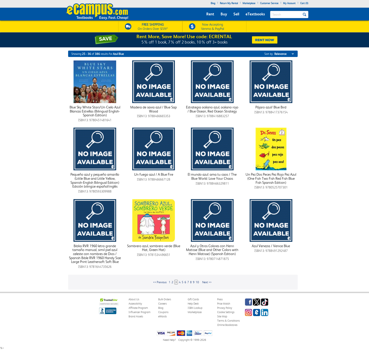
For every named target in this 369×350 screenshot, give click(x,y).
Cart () (304, 3)
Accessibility (135, 303)
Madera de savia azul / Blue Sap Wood (153, 109)
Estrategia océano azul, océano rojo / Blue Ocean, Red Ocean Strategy (212, 109)
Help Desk (193, 303)
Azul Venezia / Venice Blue (271, 246)
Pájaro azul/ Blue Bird (270, 107)
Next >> (207, 282)
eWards (162, 316)
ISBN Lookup (195, 307)
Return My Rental (229, 3)
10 (197, 282)
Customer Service (269, 3)
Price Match (223, 303)
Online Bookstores (227, 325)
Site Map (222, 316)
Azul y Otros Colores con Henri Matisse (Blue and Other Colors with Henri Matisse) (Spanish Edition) (212, 250)
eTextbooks (255, 14)
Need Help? (169, 339)
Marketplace (249, 3)
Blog (213, 3)
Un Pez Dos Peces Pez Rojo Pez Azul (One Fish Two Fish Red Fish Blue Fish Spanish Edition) (271, 178)
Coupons (163, 312)
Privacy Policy (224, 307)
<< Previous (160, 282)
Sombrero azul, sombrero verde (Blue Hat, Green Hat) (153, 248)
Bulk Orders (164, 299)
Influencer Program (140, 312)
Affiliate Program (138, 307)
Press (220, 299)
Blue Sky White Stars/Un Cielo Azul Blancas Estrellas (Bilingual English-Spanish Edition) (95, 111)
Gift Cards (193, 299)
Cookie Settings (225, 312)
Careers (162, 303)
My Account (289, 3)
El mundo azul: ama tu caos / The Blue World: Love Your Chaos (212, 176)
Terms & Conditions (228, 320)
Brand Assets (136, 316)
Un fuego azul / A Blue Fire (153, 174)
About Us (134, 299)
